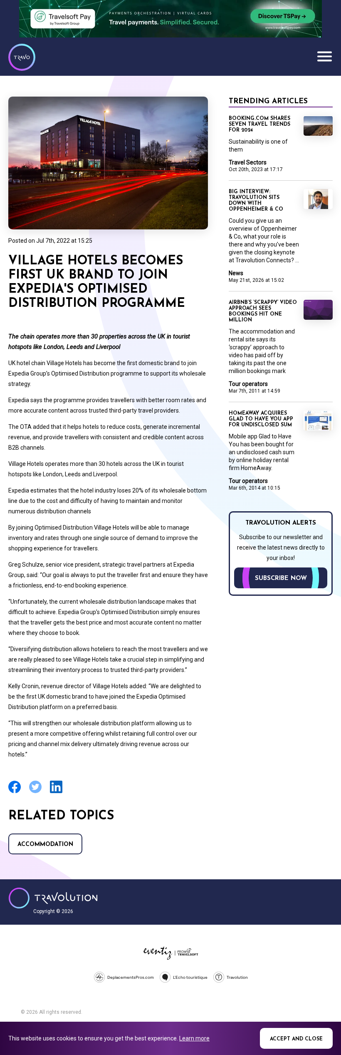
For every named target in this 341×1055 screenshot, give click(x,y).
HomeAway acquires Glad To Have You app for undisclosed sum (261, 419)
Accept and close (296, 1039)
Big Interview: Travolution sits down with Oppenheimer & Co (256, 200)
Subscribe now (281, 578)
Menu (324, 56)
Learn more (194, 1038)
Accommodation (45, 844)
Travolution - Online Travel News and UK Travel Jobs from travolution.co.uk (53, 898)
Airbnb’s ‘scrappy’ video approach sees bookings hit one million (263, 311)
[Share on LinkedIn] (56, 792)
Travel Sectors (248, 162)
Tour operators (248, 383)
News (236, 273)
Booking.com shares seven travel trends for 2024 (259, 124)
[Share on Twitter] (35, 792)
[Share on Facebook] (14, 792)
